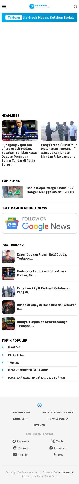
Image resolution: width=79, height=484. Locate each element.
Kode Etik (20, 419)
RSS (60, 455)
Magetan (14, 347)
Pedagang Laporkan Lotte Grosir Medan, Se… (41, 273)
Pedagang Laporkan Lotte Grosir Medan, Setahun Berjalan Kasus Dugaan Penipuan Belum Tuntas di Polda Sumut (19, 154)
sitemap (39, 425)
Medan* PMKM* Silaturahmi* (28, 370)
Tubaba (13, 362)
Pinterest (23, 448)
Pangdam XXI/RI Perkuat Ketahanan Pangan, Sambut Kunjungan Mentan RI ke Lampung (59, 151)
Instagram (60, 448)
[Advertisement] (39, 64)
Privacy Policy (58, 419)
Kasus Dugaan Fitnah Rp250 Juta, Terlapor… (42, 256)
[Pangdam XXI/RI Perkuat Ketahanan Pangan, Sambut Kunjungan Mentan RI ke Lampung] (59, 130)
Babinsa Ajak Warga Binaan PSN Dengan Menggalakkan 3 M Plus (50, 190)
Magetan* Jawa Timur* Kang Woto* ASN (36, 378)
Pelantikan (16, 355)
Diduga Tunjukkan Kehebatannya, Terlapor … (42, 324)
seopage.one (65, 472)
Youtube (23, 455)
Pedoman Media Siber (58, 412)
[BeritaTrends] (39, 6)
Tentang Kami (20, 412)
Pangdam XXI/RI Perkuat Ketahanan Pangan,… (43, 290)
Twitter (60, 441)
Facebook (23, 441)
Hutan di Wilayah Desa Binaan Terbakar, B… (47, 307)
